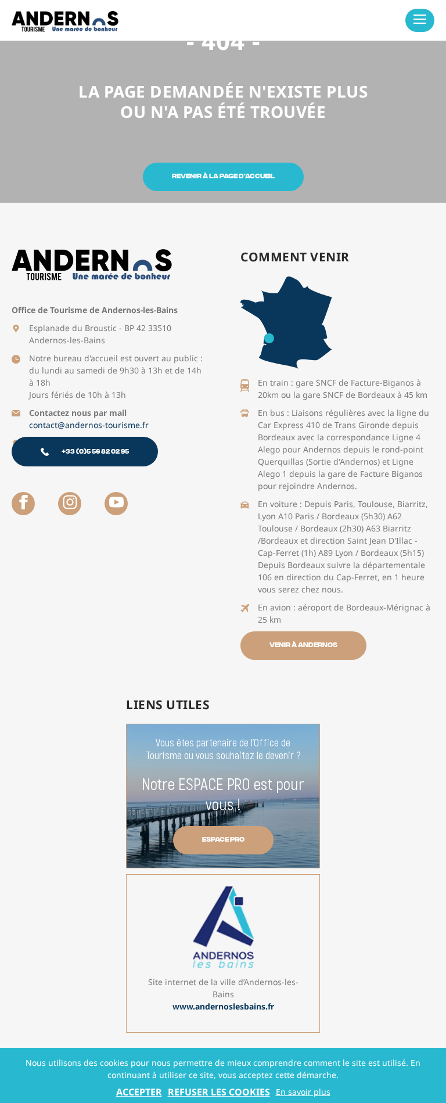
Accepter (139, 1092)
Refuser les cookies (219, 1092)
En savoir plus (303, 1092)
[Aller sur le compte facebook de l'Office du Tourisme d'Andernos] (23, 503)
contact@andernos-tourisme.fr (89, 424)
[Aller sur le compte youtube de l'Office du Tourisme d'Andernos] (116, 503)
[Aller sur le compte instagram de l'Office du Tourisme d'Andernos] (69, 503)
